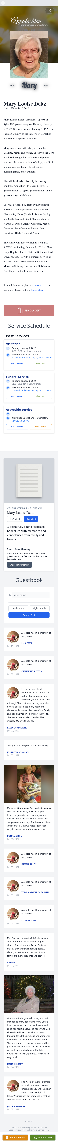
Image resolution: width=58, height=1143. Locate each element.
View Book (15, 518)
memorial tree (39, 285)
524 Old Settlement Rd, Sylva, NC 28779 (31, 357)
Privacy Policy (20, 1130)
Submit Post (29, 615)
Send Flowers (40, 426)
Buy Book (31, 518)
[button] (29, 784)
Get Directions (17, 363)
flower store (37, 290)
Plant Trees (40, 363)
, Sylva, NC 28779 (20, 420)
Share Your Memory (19, 564)
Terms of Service (37, 1130)
